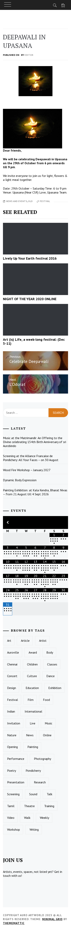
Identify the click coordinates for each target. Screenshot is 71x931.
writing (34, 829)
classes (52, 664)
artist (43, 640)
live (32, 723)
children (32, 664)
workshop (13, 829)
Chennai (12, 664)
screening (13, 794)
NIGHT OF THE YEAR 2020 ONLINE (29, 299)
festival (45, 201)
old (30, 201)
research (40, 782)
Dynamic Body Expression (19, 480)
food (46, 700)
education (32, 688)
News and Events (16, 201)
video (10, 818)
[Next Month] (63, 522)
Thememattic (13, 923)
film (31, 700)
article (25, 640)
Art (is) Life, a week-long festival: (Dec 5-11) (34, 341)
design (11, 688)
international (33, 711)
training (49, 806)
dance (50, 676)
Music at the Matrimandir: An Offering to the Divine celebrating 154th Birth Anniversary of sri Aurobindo (34, 442)
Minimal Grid (52, 919)
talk (49, 794)
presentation (15, 782)
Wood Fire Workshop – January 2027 (26, 470)
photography (42, 759)
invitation (13, 723)
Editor (28, 54)
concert (12, 676)
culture (32, 676)
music (48, 723)
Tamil (10, 806)
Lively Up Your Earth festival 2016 (30, 258)
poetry (11, 771)
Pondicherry (33, 771)
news (30, 735)
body (49, 652)
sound (33, 794)
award (33, 652)
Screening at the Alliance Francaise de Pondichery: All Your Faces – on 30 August (30, 458)
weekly (44, 818)
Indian (11, 711)
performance (15, 759)
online (47, 735)
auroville (13, 652)
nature (11, 735)
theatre (29, 806)
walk (27, 818)
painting (32, 747)
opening (12, 747)
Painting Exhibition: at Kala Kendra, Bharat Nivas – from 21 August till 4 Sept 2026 (35, 492)
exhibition (54, 688)
